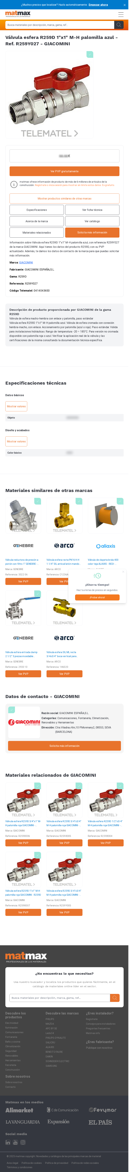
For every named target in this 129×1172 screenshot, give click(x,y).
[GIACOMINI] (24, 722)
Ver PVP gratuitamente (64, 171)
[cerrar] (124, 5)
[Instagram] (22, 1142)
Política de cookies (32, 1162)
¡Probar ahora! (97, 597)
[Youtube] (15, 1142)
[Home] (18, 14)
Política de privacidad (56, 1162)
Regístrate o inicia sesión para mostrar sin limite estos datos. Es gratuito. (75, 185)
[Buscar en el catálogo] (119, 25)
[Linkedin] (7, 1142)
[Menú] (121, 14)
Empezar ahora (98, 4)
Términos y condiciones (19, 1167)
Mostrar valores (16, 406)
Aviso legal (12, 1162)
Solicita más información (64, 745)
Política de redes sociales (85, 1162)
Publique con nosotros (99, 1047)
